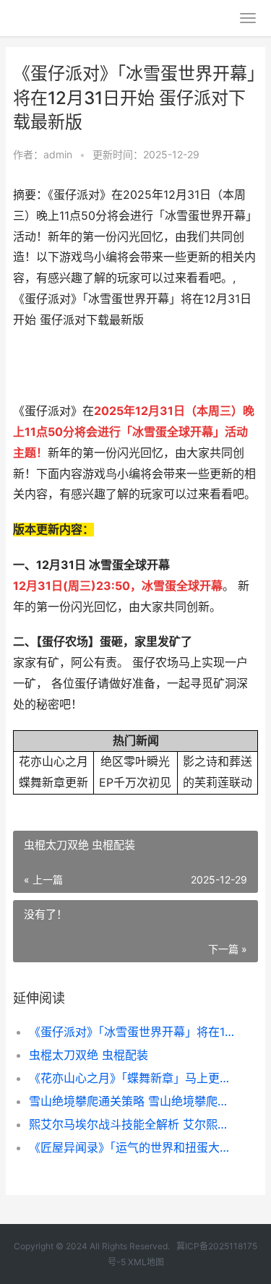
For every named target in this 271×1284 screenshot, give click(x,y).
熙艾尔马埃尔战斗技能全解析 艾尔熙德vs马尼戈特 (132, 1124)
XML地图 (146, 1262)
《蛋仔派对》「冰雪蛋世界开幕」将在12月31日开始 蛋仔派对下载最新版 (132, 1031)
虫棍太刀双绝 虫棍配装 (88, 1055)
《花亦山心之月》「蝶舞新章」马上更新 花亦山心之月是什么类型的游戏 (132, 1078)
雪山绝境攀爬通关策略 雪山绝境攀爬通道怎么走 (132, 1101)
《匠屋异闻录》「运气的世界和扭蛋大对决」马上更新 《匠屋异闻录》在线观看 (132, 1147)
